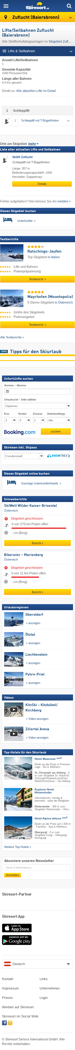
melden (63, 201)
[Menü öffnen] (6, 6)
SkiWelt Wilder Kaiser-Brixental (30, 506)
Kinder (22, 413)
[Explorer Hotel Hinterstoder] (12, 799)
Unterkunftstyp (56, 413)
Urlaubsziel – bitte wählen (20, 399)
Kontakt (7, 979)
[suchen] (69, 6)
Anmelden (12, 875)
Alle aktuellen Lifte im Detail (36, 91)
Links (44, 979)
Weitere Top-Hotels (16, 847)
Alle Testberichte (11, 337)
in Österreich (64, 302)
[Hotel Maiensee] (12, 768)
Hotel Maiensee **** (48, 758)
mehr (32, 143)
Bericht (36, 543)
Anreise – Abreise (15, 385)
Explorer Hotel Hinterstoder (44, 791)
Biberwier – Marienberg (23, 555)
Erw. (7, 413)
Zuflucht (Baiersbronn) (35, 17)
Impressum (10, 988)
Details (42, 183)
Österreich (11, 510)
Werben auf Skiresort (18, 1007)
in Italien (54, 257)
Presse (7, 998)
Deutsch (19, 964)
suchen (56, 431)
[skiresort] (37, 6)
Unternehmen (50, 988)
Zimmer (37, 413)
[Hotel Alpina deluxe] (12, 827)
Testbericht (36, 279)
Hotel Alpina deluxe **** (51, 818)
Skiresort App (13, 917)
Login (44, 998)
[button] (19, 432)
